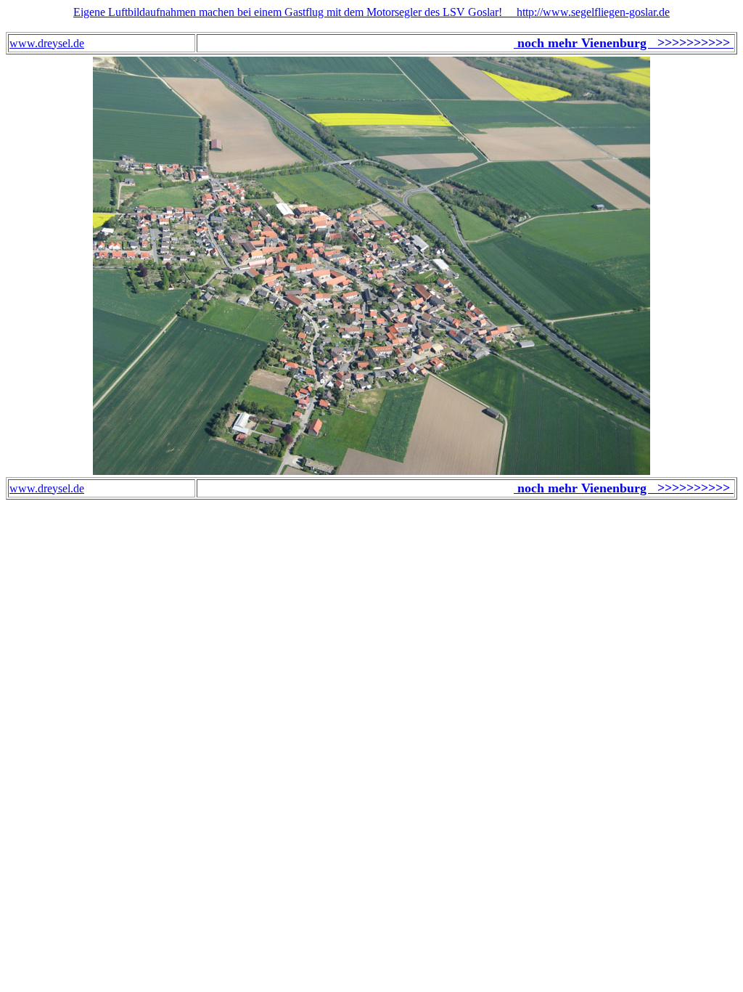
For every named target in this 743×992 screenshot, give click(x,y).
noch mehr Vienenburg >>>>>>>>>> (624, 43)
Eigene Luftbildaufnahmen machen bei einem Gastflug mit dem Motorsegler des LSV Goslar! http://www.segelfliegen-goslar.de (371, 12)
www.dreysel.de (46, 43)
